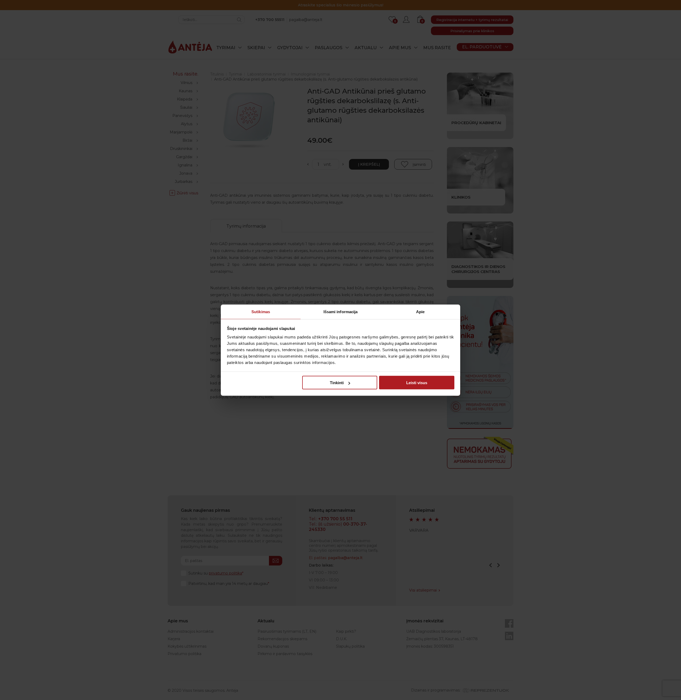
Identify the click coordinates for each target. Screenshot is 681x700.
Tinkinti (337, 382)
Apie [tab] (420, 311)
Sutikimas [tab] (260, 311)
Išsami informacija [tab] (340, 311)
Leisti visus (416, 382)
